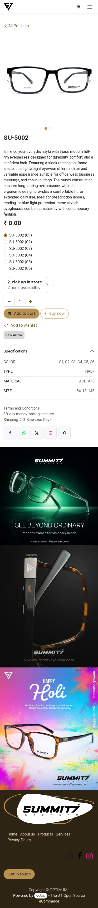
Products (45, 834)
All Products (18, 26)
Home (12, 834)
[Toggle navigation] (89, 7)
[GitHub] (64, 433)
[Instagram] (50, 433)
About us (27, 834)
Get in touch (19, 874)
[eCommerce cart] (78, 6)
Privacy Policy (19, 840)
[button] (8, 80)
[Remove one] (9, 302)
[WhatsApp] (24, 433)
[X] (37, 433)
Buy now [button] (56, 313)
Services (63, 834)
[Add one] (30, 302)
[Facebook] (10, 433)
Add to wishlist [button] (23, 325)
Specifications (15, 351)
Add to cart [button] (24, 313)
